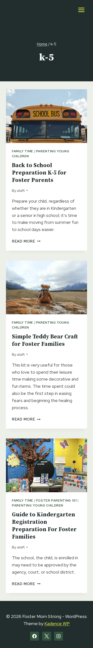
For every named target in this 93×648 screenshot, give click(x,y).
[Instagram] (58, 636)
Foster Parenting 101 (56, 500)
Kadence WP (57, 623)
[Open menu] (81, 10)
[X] (46, 636)
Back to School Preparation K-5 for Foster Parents (39, 173)
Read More (26, 241)
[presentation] (46, 116)
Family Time (22, 151)
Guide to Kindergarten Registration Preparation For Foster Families (44, 526)
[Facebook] (34, 636)
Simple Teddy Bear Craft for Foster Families (45, 340)
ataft (21, 190)
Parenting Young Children (37, 505)
